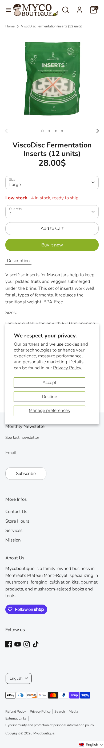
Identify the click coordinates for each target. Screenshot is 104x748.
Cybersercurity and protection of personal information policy (49, 725)
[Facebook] (8, 644)
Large (15, 184)
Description (18, 261)
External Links (15, 718)
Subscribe (26, 473)
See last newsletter (22, 437)
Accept (49, 382)
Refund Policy (15, 711)
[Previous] (7, 131)
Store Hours (17, 521)
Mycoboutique (43, 733)
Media (73, 711)
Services (13, 530)
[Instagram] (26, 644)
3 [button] (56, 131)
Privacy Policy (40, 711)
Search (59, 711)
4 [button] (62, 131)
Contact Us (16, 512)
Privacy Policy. (67, 368)
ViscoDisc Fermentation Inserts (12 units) (51, 26)
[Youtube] (17, 644)
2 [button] (49, 131)
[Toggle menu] (6, 10)
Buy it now (52, 245)
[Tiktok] (36, 644)
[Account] (79, 8)
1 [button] (42, 131)
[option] (52, 79)
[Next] (97, 131)
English (16, 678)
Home (10, 26)
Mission (13, 540)
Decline (49, 397)
